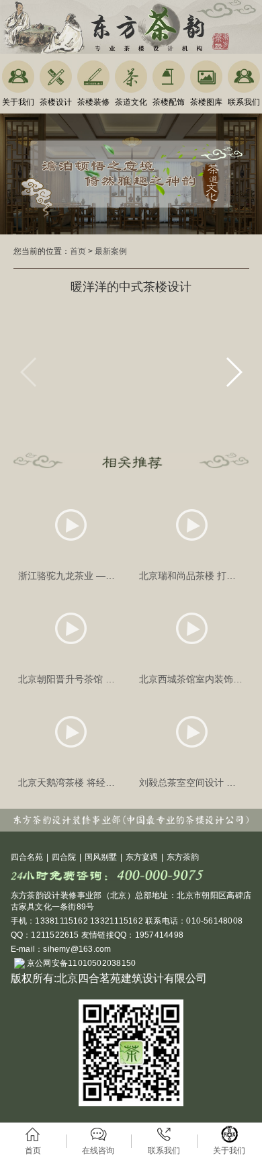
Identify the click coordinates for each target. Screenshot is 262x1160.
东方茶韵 (183, 857)
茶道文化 (131, 102)
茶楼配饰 (168, 102)
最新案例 (111, 251)
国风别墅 (101, 857)
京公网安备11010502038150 (80, 963)
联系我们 (244, 102)
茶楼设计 (56, 102)
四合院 (64, 857)
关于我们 (18, 102)
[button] (233, 372)
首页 (78, 251)
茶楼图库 (206, 102)
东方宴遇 (142, 857)
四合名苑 (27, 857)
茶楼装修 (93, 102)
